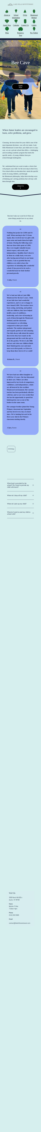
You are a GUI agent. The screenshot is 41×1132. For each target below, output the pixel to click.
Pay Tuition (34, 33)
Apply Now (7, 25)
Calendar (16, 25)
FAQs (25, 15)
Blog (7, 33)
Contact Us (25, 25)
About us (7, 15)
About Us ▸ (20, 187)
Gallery (34, 25)
